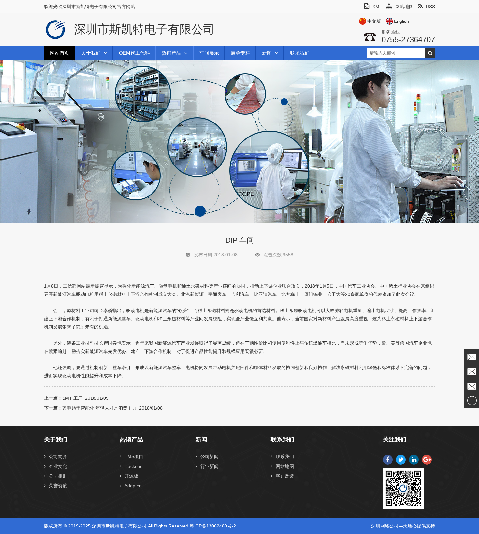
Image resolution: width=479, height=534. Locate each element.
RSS (430, 6)
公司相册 (58, 476)
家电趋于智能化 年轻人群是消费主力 (99, 408)
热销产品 (171, 53)
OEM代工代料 (134, 53)
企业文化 (58, 466)
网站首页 (59, 53)
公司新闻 (209, 456)
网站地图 (404, 6)
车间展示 (209, 53)
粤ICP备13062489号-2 (213, 525)
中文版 (374, 21)
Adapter (132, 485)
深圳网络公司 (385, 525)
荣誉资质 (58, 485)
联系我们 (300, 53)
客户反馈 (285, 476)
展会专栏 (240, 53)
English (401, 21)
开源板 (131, 476)
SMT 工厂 (72, 398)
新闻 (267, 53)
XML (377, 6)
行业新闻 (209, 466)
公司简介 (58, 456)
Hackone (133, 466)
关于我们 (91, 53)
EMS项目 (133, 456)
